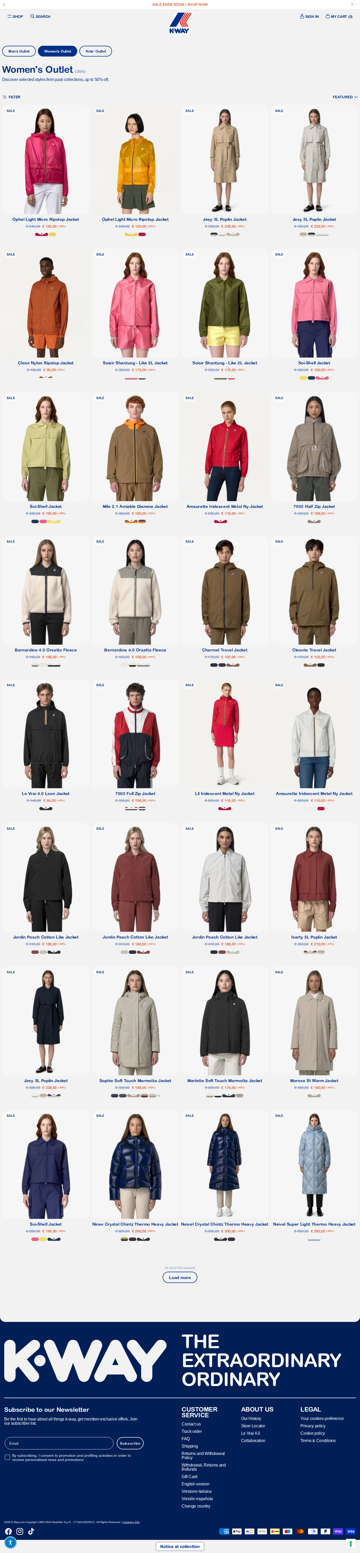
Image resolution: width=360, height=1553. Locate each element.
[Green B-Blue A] (123, 1096)
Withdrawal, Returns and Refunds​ (204, 1467)
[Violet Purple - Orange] (142, 521)
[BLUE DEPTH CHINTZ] (143, 1239)
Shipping (190, 1446)
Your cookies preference (322, 1418)
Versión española (197, 1498)
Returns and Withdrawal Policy (203, 1455)
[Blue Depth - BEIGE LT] (214, 234)
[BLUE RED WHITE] (131, 809)
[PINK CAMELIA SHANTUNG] (131, 378)
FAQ (186, 1439)
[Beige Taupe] (314, 521)
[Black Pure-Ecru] (54, 665)
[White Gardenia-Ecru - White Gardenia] (43, 665)
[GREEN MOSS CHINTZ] (124, 1239)
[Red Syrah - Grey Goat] (144, 1096)
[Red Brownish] (35, 952)
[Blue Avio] (314, 1239)
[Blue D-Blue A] (115, 1096)
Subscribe (130, 1443)
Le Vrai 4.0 (250, 1433)
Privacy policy (312, 1426)
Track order (192, 1431)
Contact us (191, 1424)
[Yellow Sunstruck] (52, 234)
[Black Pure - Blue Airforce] (228, 1096)
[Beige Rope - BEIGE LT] (233, 234)
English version (195, 1484)
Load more (180, 1277)
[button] (345, 97)
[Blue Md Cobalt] (311, 378)
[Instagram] (20, 1531)
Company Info (131, 1522)
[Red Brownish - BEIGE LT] (310, 952)
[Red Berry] (41, 234)
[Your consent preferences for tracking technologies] (351, 1544)
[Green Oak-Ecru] (35, 665)
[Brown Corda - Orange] (131, 521)
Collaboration (253, 1440)
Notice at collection (180, 1546)
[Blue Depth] (222, 665)
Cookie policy (312, 1433)
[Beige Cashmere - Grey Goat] (133, 1096)
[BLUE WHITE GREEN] (142, 809)
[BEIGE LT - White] (222, 234)
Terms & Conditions (317, 1440)
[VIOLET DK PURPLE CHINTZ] (133, 1239)
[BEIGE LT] (43, 952)
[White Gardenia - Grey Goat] (210, 1096)
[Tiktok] (31, 1531)
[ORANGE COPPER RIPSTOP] (45, 378)
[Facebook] (8, 1531)
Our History (251, 1418)
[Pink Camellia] (322, 378)
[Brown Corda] (233, 665)
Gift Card (189, 1476)
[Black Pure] (214, 665)
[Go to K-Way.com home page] (180, 23)
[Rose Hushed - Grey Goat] (153, 1096)
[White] (231, 521)
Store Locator (253, 1426)
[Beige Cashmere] (314, 1096)
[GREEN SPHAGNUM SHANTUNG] (142, 378)
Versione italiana (197, 1491)
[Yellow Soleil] (303, 378)
